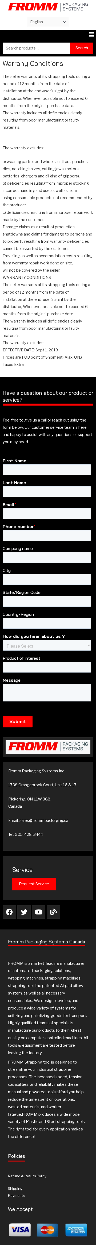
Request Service (34, 884)
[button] (91, 35)
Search (81, 47)
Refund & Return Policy (27, 1176)
